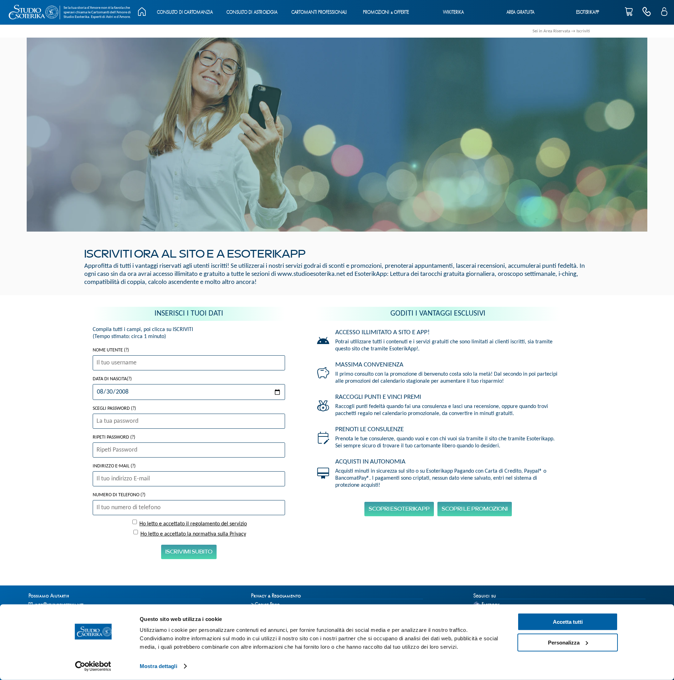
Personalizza (564, 642)
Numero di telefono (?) (119, 495)
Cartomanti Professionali (318, 12)
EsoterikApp (587, 12)
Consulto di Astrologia (251, 12)
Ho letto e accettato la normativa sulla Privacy (193, 534)
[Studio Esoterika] (33, 12)
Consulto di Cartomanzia (185, 12)
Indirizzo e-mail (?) (114, 466)
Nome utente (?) (111, 350)
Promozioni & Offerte (386, 12)
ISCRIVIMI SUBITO (188, 552)
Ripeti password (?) (114, 437)
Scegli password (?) (114, 408)
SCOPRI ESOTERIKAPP (399, 509)
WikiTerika (453, 12)
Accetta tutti (568, 622)
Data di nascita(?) (112, 379)
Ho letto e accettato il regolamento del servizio (193, 524)
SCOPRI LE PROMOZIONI (475, 509)
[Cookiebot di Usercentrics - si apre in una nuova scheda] (93, 666)
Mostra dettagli (158, 666)
